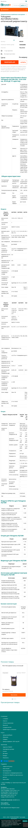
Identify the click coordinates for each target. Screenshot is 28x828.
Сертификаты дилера (8, 749)
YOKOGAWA (22, 44)
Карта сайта (6, 779)
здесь (10, 825)
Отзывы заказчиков (8, 723)
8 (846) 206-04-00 (9, 797)
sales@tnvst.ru (16, 800)
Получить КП (9, 62)
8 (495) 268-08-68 (9, 789)
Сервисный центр (7, 766)
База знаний (6, 768)
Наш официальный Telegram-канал (10, 807)
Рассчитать (14, 695)
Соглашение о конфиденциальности (12, 773)
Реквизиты (6, 757)
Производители (7, 770)
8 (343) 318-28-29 (13, 792)
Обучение (5, 737)
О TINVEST (5, 718)
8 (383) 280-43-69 (13, 793)
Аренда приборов (7, 735)
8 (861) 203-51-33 (11, 795)
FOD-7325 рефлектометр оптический (12, 665)
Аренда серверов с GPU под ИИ (11, 741)
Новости (5, 721)
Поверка (5, 739)
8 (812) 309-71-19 (14, 790)
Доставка (5, 753)
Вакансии (5, 725)
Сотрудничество (7, 727)
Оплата (5, 751)
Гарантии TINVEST (7, 747)
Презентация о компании (9, 729)
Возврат (5, 755)
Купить (23, 62)
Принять (25, 821)
